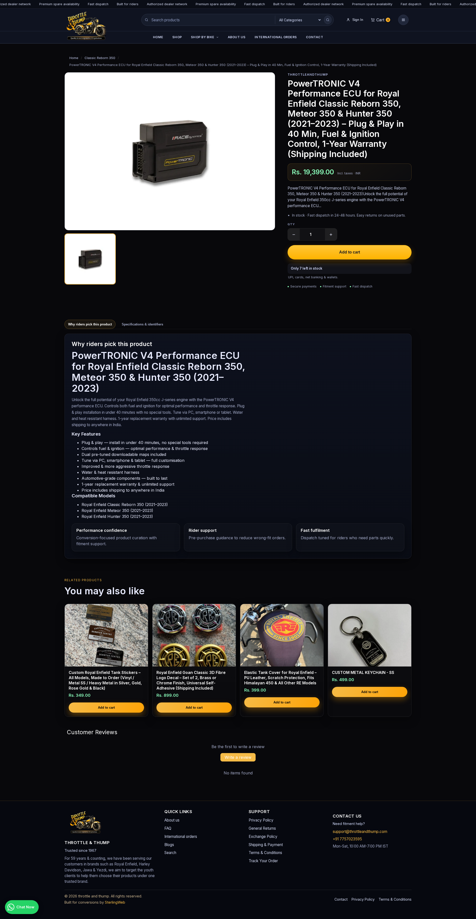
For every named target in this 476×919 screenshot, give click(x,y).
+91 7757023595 (347, 839)
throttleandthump (308, 74)
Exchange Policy (263, 836)
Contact (341, 899)
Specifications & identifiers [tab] (142, 324)
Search (170, 852)
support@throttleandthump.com (360, 831)
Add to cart (349, 252)
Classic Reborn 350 (100, 58)
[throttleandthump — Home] (96, 27)
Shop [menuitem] (177, 37)
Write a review (238, 757)
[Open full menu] (403, 20)
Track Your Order (263, 860)
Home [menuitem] (158, 37)
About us (171, 820)
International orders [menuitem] (276, 37)
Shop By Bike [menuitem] (202, 37)
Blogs (169, 844)
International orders (180, 836)
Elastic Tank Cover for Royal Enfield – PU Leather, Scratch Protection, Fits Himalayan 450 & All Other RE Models (280, 677)
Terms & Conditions (265, 852)
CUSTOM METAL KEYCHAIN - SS (363, 672)
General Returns (262, 828)
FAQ (167, 828)
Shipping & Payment (266, 844)
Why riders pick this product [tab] (90, 324)
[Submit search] (327, 20)
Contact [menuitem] (314, 37)
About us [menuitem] (237, 37)
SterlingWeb (115, 902)
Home (73, 58)
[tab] (90, 259)
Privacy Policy (261, 820)
